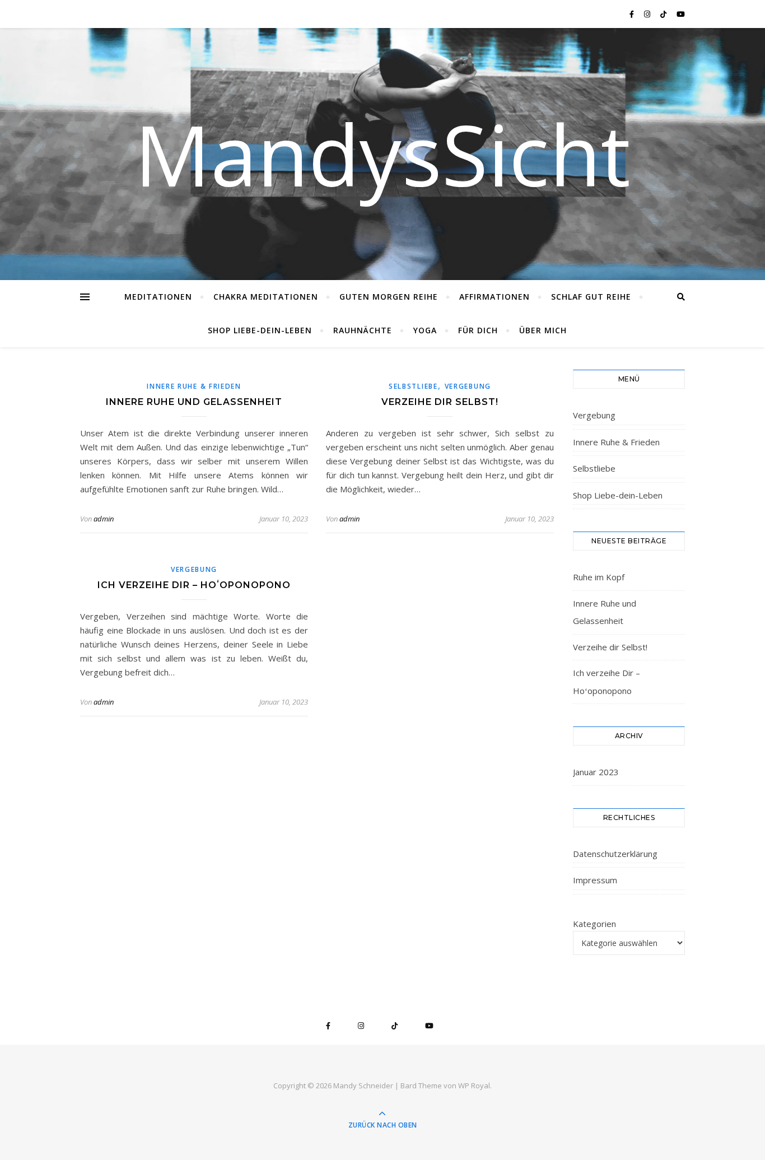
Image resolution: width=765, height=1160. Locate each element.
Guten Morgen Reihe (388, 296)
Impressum (595, 880)
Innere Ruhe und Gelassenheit (194, 402)
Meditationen (158, 296)
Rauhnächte (362, 330)
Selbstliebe (413, 386)
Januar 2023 (596, 771)
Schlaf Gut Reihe (591, 296)
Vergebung (468, 386)
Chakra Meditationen (265, 296)
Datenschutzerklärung (615, 853)
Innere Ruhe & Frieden (194, 386)
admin (104, 519)
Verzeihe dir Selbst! (439, 402)
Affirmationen (494, 296)
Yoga (425, 330)
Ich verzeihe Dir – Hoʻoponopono (194, 585)
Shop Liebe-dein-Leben (260, 330)
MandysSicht (382, 154)
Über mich (543, 330)
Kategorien (594, 923)
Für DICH (478, 330)
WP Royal (474, 1085)
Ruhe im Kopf (598, 577)
